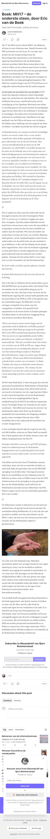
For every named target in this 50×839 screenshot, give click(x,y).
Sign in (45, 3)
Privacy (29, 820)
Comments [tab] (7, 701)
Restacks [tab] (17, 701)
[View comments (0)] (12, 39)
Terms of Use (36, 800)
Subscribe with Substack (26, 795)
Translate (7, 10)
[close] (43, 758)
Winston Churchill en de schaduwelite (14, 752)
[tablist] (12, 700)
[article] (25, 740)
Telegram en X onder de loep (13, 739)
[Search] (45, 729)
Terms (35, 820)
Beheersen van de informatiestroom (19, 736)
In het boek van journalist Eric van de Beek (20, 91)
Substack (13, 834)
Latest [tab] (10, 730)
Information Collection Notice (29, 802)
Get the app (36, 828)
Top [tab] (4, 730)
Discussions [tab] (19, 730)
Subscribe (36, 3)
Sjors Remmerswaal (14, 32)
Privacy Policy (25, 805)
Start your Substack (19, 828)
